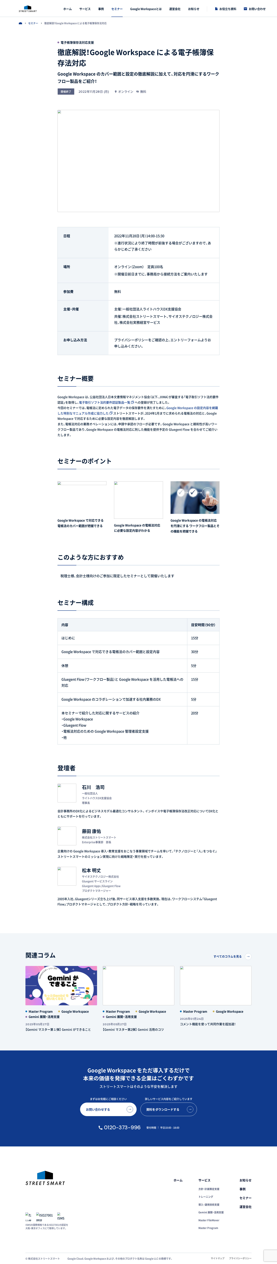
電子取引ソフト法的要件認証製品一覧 (104, 402)
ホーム (20, 23)
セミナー (33, 23)
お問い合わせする (98, 1109)
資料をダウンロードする (162, 1109)
